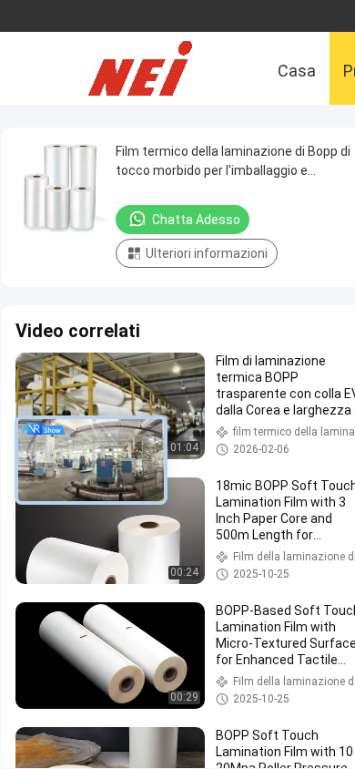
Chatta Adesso (196, 219)
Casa (297, 70)
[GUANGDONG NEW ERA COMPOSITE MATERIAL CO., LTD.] (155, 68)
